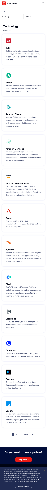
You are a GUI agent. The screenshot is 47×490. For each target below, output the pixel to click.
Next (26, 434)
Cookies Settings (23, 486)
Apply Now (22, 460)
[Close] (44, 470)
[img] (9, 3)
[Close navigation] (43, 2)
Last (32, 434)
